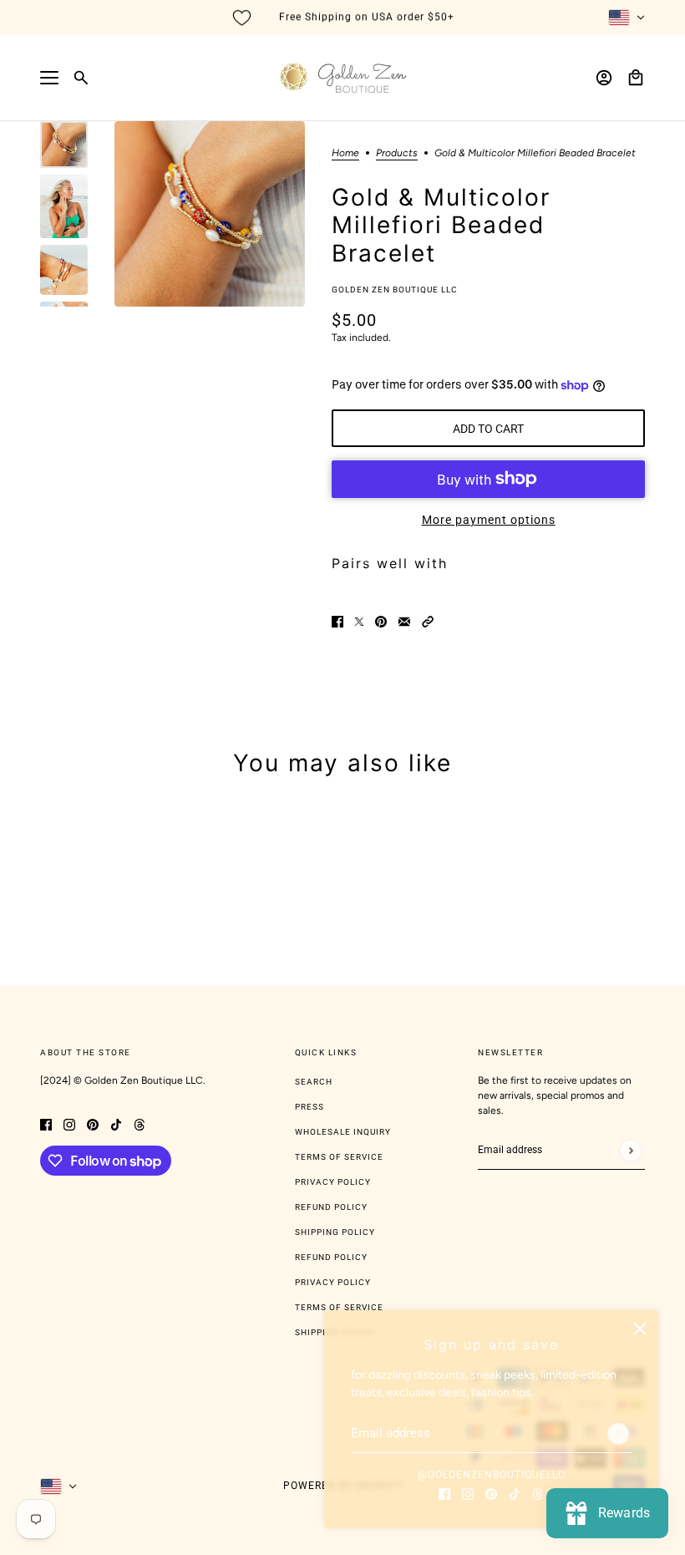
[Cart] (636, 78)
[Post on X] (359, 620)
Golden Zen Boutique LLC (395, 289)
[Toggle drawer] (49, 77)
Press (309, 1106)
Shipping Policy (335, 1232)
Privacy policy (333, 1282)
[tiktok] (514, 1492)
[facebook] (444, 1492)
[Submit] (618, 1434)
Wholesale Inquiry (343, 1131)
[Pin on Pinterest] (380, 620)
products (397, 153)
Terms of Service (339, 1156)
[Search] (81, 78)
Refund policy (331, 1257)
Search (313, 1081)
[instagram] (467, 1492)
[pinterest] (491, 1492)
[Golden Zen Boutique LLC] (342, 77)
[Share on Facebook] (337, 620)
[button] (427, 620)
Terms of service (339, 1307)
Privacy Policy (333, 1182)
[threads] (538, 1492)
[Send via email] (404, 620)
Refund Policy (331, 1207)
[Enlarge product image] (209, 214)
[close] (640, 1328)
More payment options (489, 519)
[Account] (604, 78)
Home (345, 153)
